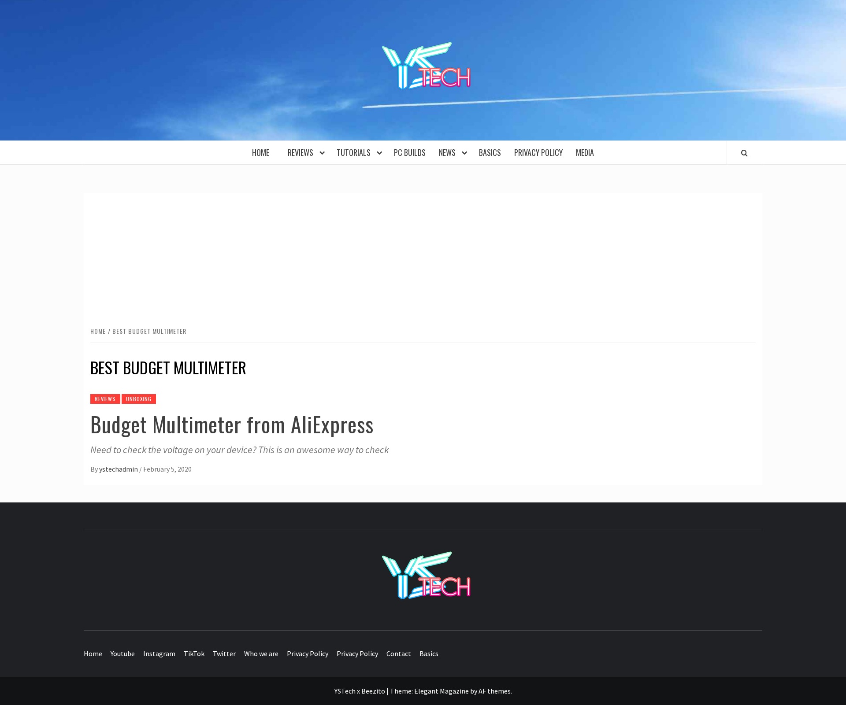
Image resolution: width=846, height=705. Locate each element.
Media (585, 152)
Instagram (159, 653)
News (449, 152)
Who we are (261, 653)
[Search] (744, 153)
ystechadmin (119, 469)
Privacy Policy (538, 152)
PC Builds (410, 152)
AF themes (495, 691)
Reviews (302, 152)
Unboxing (138, 398)
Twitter (224, 653)
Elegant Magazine (441, 691)
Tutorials (355, 152)
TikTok (194, 653)
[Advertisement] (423, 259)
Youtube (123, 653)
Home (263, 152)
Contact (398, 653)
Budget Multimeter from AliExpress (232, 423)
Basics (490, 152)
